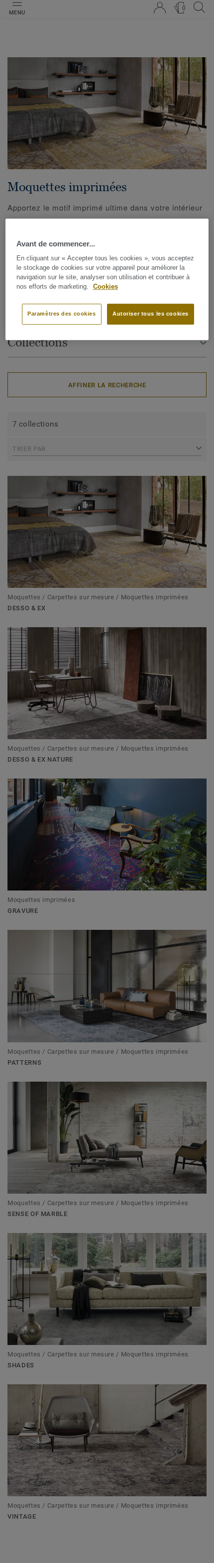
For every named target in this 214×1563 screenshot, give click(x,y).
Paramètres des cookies (61, 314)
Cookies (105, 286)
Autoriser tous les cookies (150, 314)
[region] (107, 279)
